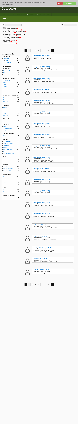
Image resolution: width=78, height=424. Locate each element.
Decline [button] (59, 3)
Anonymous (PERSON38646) (42, 67)
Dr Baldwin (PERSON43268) (41, 270)
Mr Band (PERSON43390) (41, 236)
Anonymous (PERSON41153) (42, 179)
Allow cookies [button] (69, 3)
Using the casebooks (40, 14)
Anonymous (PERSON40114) (42, 112)
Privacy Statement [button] (7, 4)
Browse (3, 14)
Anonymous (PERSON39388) (42, 100)
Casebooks (9, 8)
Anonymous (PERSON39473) (42, 145)
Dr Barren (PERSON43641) (41, 258)
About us (49, 14)
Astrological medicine (28, 14)
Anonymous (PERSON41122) (42, 213)
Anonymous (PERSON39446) (42, 89)
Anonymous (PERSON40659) (42, 191)
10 (48, 50)
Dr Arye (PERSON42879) (40, 224)
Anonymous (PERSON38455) (42, 157)
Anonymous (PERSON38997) (42, 168)
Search (8, 14)
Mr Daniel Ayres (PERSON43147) (43, 247)
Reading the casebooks (17, 14)
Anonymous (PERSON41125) (42, 202)
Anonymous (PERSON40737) (42, 78)
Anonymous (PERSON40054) (42, 123)
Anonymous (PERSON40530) (42, 134)
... (45, 50)
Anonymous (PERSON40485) (42, 55)
